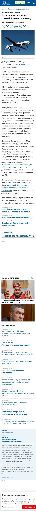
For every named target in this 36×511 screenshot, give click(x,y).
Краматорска (24, 64)
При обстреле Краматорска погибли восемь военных (15, 224)
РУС (28, 3)
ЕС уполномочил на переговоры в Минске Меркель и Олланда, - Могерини (17, 422)
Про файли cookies (7, 507)
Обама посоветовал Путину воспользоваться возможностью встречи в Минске (17, 393)
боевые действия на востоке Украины (18, 236)
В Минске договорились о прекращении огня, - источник (14, 412)
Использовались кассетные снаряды (16, 164)
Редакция (4, 437)
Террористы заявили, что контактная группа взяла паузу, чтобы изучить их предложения (15, 381)
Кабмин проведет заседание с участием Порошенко (16, 362)
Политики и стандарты (8, 439)
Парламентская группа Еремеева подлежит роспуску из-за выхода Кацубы (17, 353)
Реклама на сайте (7, 433)
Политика (11, 9)
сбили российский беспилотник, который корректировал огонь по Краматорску (15, 187)
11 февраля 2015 (21, 9)
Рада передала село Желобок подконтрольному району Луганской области (15, 333)
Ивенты (3, 435)
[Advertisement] (18, 256)
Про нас (4, 430)
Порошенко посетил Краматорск (17, 217)
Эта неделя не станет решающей (15, 345)
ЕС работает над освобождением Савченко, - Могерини (14, 403)
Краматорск (7, 232)
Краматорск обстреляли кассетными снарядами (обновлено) (15, 210)
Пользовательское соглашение (11, 441)
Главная (3, 9)
